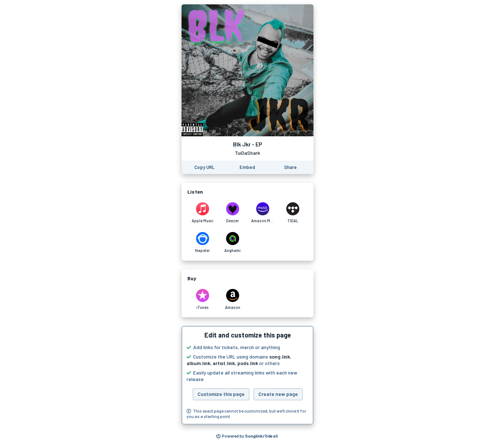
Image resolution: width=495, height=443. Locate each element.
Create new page (278, 394)
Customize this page (221, 394)
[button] (247, 375)
